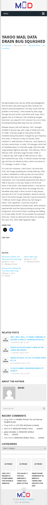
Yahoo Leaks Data (30, 257)
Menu (5, 14)
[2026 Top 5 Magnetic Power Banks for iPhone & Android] (9, 464)
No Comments (15, 363)
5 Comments (14, 342)
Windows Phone (34, 45)
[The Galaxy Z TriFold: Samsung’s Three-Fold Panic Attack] (24, 464)
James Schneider (10, 432)
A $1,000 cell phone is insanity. (27, 425)
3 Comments (14, 373)
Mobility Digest (27, 499)
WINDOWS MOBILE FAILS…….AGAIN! (27, 429)
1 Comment (14, 353)
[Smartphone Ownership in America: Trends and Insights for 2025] (39, 464)
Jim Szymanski (7, 45)
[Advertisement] (25, 22)
